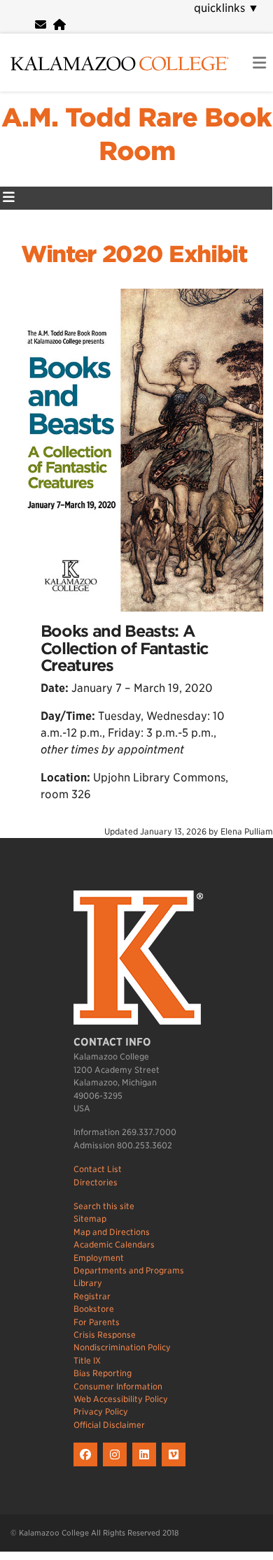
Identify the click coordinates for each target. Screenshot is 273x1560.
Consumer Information (118, 1386)
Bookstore (94, 1308)
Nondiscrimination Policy (122, 1347)
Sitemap (90, 1218)
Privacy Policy (101, 1411)
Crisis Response (105, 1334)
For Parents (97, 1322)
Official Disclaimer (109, 1425)
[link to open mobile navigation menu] (259, 63)
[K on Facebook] (88, 1466)
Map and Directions (112, 1232)
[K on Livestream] (175, 1466)
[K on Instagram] (117, 1466)
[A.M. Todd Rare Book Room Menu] (9, 198)
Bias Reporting (103, 1373)
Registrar (92, 1296)
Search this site (104, 1206)
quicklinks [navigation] (226, 8)
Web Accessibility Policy (121, 1399)
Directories (96, 1182)
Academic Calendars (114, 1244)
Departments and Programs (129, 1270)
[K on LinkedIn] (147, 1466)
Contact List (98, 1169)
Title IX (87, 1360)
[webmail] (40, 24)
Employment (99, 1257)
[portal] (59, 24)
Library (88, 1283)
